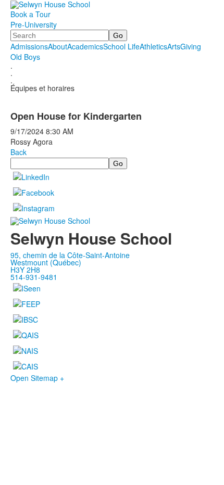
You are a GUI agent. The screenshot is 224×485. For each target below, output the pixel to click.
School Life (121, 46)
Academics (85, 46)
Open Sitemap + (37, 378)
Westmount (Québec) (45, 262)
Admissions (29, 46)
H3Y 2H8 (25, 269)
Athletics (153, 46)
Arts (173, 46)
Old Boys (25, 57)
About (57, 46)
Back (18, 152)
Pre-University (33, 24)
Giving (190, 46)
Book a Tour (30, 14)
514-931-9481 (33, 277)
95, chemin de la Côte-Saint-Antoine (70, 255)
